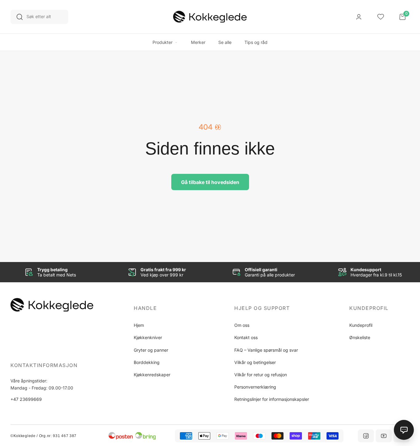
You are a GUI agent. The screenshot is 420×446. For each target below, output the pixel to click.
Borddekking (147, 362)
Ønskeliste (359, 337)
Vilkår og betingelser (255, 362)
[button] (164, 308)
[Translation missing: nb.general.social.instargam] (366, 435)
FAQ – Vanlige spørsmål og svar (266, 350)
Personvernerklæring (255, 386)
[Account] (359, 17)
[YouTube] (384, 435)
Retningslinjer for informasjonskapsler (271, 399)
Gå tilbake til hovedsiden (210, 182)
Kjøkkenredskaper (152, 374)
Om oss (241, 325)
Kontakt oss (246, 337)
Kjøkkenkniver (148, 337)
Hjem (139, 325)
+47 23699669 (26, 399)
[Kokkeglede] (210, 17)
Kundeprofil (360, 325)
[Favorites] (381, 17)
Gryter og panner (151, 350)
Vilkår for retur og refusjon (260, 374)
